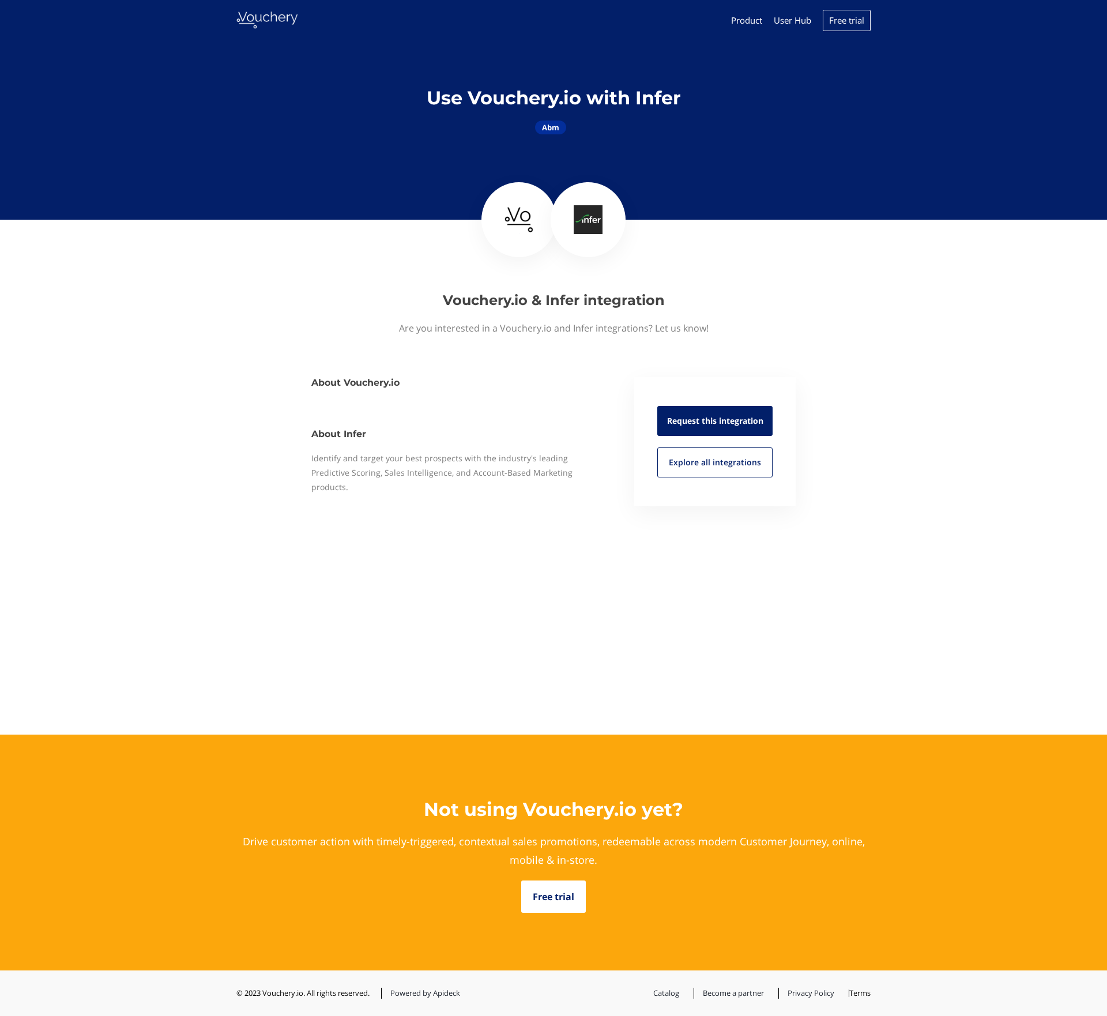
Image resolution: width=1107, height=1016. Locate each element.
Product (746, 20)
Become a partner (733, 993)
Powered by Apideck (425, 993)
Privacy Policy (811, 993)
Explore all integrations (715, 462)
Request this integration (715, 420)
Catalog (666, 993)
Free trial (846, 20)
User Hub (792, 20)
